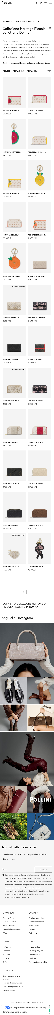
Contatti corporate (36, 922)
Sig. (13, 859)
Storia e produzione (37, 918)
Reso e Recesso (9, 925)
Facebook (7, 951)
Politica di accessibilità (38, 962)
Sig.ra (5, 859)
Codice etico (34, 958)
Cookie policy (34, 954)
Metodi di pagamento (11, 929)
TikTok (5, 962)
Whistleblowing (9, 990)
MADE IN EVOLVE (38, 1002)
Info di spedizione (10, 922)
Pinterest (6, 958)
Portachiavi (18, 71)
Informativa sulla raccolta (15, 1012)
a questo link (25, 897)
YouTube (6, 954)
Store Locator (34, 925)
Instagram (7, 947)
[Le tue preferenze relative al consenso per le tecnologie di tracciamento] (49, 1010)
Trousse (6, 71)
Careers (32, 929)
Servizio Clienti (9, 918)
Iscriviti (43, 869)
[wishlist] (41, 3)
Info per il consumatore (12, 983)
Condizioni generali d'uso (13, 986)
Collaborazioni (34, 933)
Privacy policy (34, 947)
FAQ (5, 933)
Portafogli (32, 71)
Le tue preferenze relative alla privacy (28, 1007)
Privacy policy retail (36, 951)
